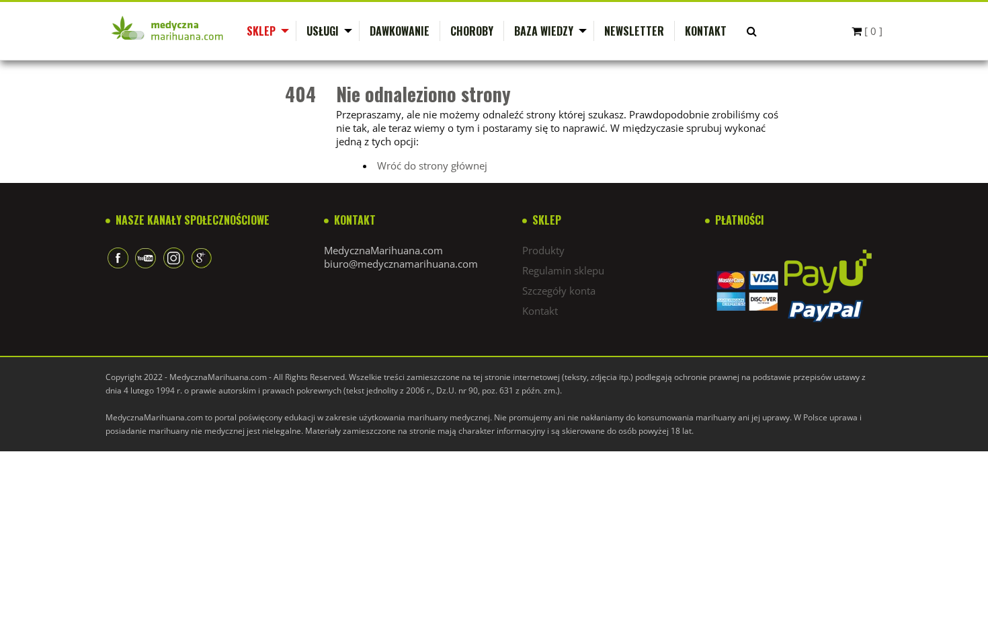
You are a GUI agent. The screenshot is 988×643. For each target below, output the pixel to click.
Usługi (322, 31)
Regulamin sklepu (563, 270)
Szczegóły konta (558, 290)
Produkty (543, 250)
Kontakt (706, 31)
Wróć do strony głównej (432, 165)
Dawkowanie (399, 31)
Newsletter (634, 31)
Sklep (261, 31)
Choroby (471, 31)
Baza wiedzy (543, 31)
